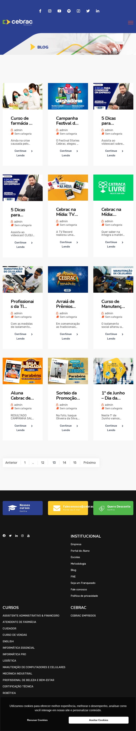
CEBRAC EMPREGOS (83, 615)
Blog (73, 570)
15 (74, 463)
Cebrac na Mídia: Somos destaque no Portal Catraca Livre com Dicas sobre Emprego (112, 212)
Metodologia (78, 563)
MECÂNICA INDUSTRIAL (17, 673)
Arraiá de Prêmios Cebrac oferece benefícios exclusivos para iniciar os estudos (67, 304)
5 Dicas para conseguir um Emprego (111, 121)
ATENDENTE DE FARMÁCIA (19, 622)
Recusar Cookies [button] (37, 720)
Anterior (11, 463)
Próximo (89, 463)
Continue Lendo (20, 153)
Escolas (75, 557)
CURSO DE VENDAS (15, 634)
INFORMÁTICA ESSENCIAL (19, 647)
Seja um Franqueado (83, 583)
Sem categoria (23, 133)
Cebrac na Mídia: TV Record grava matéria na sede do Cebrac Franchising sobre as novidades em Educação (67, 212)
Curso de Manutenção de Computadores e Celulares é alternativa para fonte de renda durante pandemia (113, 304)
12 (42, 463)
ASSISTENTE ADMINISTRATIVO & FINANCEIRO (31, 615)
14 (64, 463)
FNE (73, 576)
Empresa (76, 544)
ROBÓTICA (9, 693)
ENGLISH (8, 641)
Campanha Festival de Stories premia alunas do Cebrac (67, 121)
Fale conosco (79, 589)
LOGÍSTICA (9, 660)
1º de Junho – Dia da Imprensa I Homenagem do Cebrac (113, 396)
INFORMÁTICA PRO (14, 654)
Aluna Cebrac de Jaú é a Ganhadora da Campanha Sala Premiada (22, 396)
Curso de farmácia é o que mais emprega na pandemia (21, 121)
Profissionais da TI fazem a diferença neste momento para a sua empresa (22, 304)
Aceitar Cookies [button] (98, 720)
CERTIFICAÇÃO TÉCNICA (18, 686)
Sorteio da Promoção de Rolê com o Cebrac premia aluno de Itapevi (66, 396)
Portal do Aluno (80, 550)
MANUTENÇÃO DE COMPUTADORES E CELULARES (34, 667)
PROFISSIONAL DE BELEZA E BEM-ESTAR (28, 680)
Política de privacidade (84, 595)
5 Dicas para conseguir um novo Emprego (20, 212)
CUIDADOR (9, 628)
